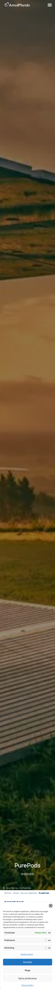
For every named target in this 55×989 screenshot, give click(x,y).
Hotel (15, 893)
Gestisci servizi (27, 954)
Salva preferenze (27, 978)
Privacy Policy (27, 985)
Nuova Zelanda (29, 893)
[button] (50, 905)
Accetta (27, 962)
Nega (27, 970)
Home (7, 893)
